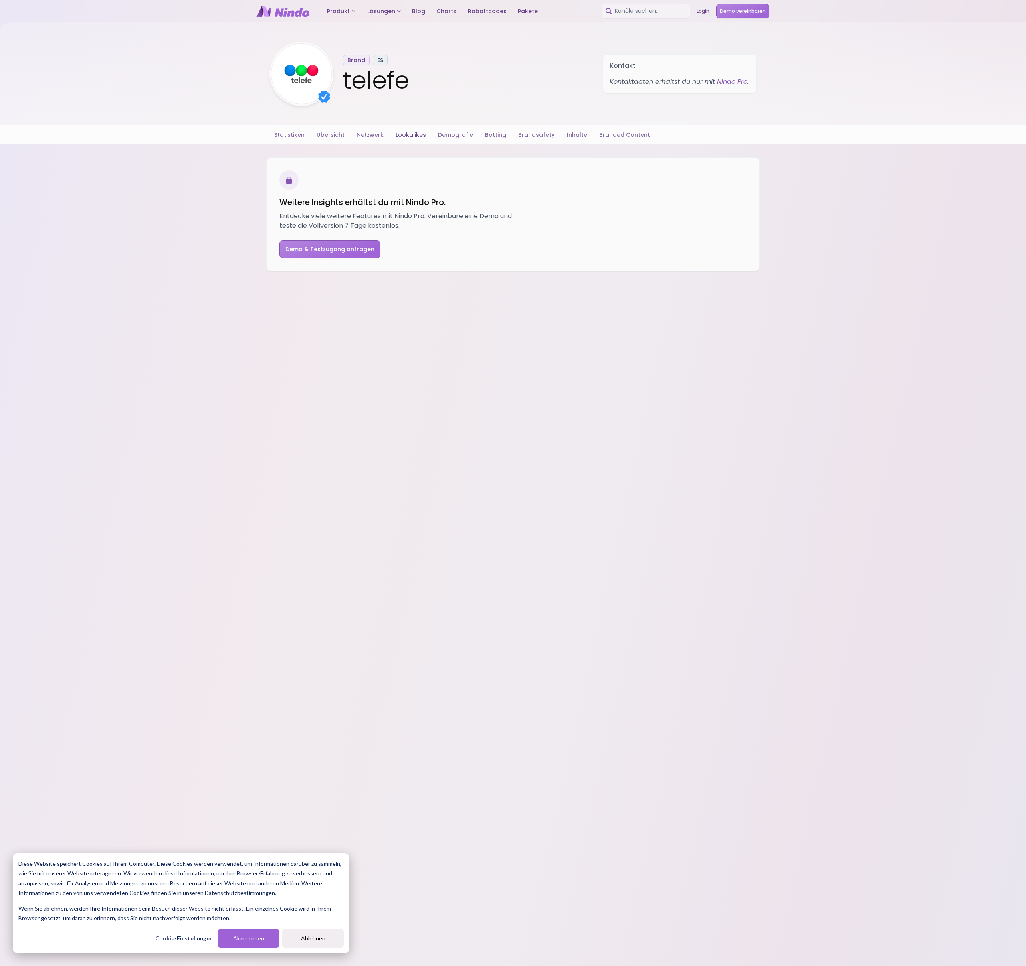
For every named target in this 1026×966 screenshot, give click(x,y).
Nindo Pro (732, 81)
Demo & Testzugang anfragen (329, 249)
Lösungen (381, 11)
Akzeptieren (248, 938)
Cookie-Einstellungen (184, 938)
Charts (446, 11)
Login (703, 11)
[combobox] (646, 11)
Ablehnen (313, 938)
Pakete (528, 11)
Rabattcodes (487, 11)
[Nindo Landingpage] (282, 11)
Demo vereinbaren (743, 11)
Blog (418, 11)
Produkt (338, 11)
